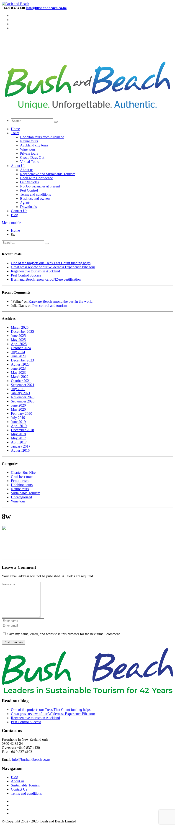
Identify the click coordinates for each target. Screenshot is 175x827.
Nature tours (29, 141)
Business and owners (35, 198)
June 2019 (18, 422)
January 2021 (20, 393)
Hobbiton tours (22, 485)
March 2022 (19, 377)
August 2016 (20, 450)
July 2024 (18, 352)
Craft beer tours (22, 477)
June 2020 (18, 405)
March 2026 (19, 327)
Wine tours (28, 149)
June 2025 (18, 336)
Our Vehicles (29, 182)
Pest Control (29, 190)
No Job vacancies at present (40, 186)
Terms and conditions (35, 194)
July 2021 (18, 389)
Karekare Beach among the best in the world (60, 301)
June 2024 (18, 356)
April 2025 (19, 344)
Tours (15, 133)
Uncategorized (21, 497)
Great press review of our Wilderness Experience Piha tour (53, 267)
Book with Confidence (36, 178)
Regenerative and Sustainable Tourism (47, 174)
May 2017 (18, 438)
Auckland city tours (34, 145)
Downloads (28, 207)
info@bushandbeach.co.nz (31, 759)
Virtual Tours (29, 162)
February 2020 (21, 413)
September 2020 (22, 401)
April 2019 (19, 426)
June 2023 (18, 368)
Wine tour (18, 501)
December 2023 (22, 360)
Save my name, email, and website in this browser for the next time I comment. (64, 634)
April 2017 (19, 442)
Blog (14, 215)
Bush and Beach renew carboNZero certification (46, 279)
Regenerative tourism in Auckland (35, 271)
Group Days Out (32, 157)
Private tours (29, 153)
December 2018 (22, 430)
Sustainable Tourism (25, 493)
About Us (18, 166)
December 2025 (22, 331)
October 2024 (21, 348)
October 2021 (21, 381)
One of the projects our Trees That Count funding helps (50, 263)
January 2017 (20, 446)
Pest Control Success (26, 275)
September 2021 (22, 385)
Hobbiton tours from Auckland (42, 137)
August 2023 (20, 364)
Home (15, 129)
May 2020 (18, 409)
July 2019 (18, 418)
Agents (25, 203)
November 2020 (22, 397)
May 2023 (18, 372)
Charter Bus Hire (23, 472)
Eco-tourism (19, 481)
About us (26, 170)
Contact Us (19, 211)
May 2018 (18, 434)
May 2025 (18, 340)
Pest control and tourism (49, 305)
